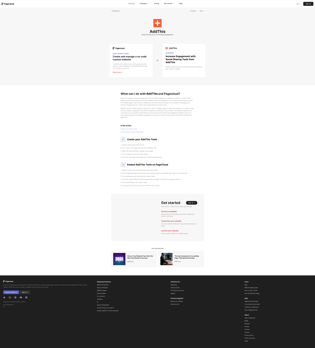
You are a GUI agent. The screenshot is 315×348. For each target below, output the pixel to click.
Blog (180, 3)
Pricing (156, 3)
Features (131, 3)
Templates (143, 3)
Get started (168, 3)
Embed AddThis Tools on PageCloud (132, 132)
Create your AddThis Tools (129, 129)
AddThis (130, 170)
